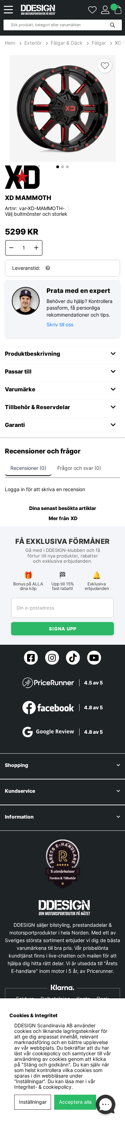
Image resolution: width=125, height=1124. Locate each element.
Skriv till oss (60, 324)
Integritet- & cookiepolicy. (43, 1087)
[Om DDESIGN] (62, 864)
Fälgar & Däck (67, 43)
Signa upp (62, 628)
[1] (62, 108)
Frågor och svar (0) (79, 468)
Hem (11, 43)
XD (73, 518)
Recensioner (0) (28, 468)
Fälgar (99, 43)
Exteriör (33, 43)
